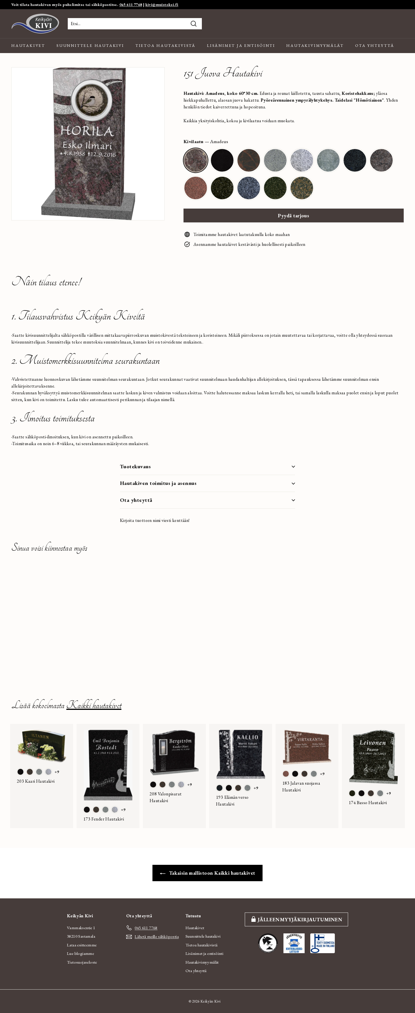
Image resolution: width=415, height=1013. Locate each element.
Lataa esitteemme (82, 945)
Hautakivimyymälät (315, 45)
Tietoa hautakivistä (166, 45)
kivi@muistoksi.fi (161, 4)
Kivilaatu (206, 141)
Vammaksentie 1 (81, 927)
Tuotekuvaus (135, 466)
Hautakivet (28, 45)
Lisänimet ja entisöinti (241, 45)
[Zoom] (88, 143)
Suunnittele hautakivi (90, 45)
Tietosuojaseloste (82, 962)
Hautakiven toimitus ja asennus (158, 483)
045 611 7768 (130, 4)
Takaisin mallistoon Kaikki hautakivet (211, 873)
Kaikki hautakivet (93, 705)
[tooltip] (196, 160)
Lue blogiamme (80, 953)
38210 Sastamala (81, 936)
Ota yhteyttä (374, 45)
